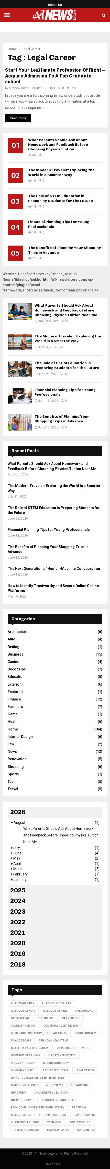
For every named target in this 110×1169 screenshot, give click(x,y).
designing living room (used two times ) (39, 1033)
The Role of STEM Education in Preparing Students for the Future (60, 198)
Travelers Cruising (25, 1129)
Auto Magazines (22, 1003)
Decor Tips (17, 669)
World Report (87, 1129)
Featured (15, 692)
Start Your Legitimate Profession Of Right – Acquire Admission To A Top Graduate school (55, 75)
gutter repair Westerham (29, 1048)
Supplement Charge (25, 1122)
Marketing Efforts (25, 1085)
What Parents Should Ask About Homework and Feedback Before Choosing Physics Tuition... (58, 144)
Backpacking (20, 1018)
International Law (55, 1062)
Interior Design (20, 737)
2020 (18, 943)
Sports (13, 774)
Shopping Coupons (52, 1115)
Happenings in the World (73, 1048)
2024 (18, 900)
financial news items (54, 1040)
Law (11, 744)
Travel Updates (58, 1129)
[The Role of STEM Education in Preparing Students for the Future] (20, 369)
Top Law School (80, 1122)
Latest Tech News (55, 1070)
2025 (18, 890)
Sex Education (21, 1115)
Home (13, 729)
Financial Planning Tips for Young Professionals (49, 530)
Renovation (17, 759)
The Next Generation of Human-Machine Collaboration (54, 569)
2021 (18, 932)
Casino (13, 662)
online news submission (52, 1092)
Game (13, 714)
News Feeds (19, 1092)
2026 (18, 812)
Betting (13, 647)
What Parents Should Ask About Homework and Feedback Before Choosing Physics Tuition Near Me (66, 310)
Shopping (16, 767)
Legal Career (85, 1070)
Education (16, 677)
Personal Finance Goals (59, 1100)
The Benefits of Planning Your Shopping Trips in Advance (62, 418)
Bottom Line (45, 1018)
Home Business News (25, 1055)
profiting (79, 1107)
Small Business (85, 1115)
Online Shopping (22, 1100)
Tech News (54, 1122)
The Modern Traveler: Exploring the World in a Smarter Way (61, 172)
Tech (12, 782)
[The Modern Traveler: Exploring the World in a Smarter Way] (20, 342)
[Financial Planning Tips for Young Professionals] (20, 396)
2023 (18, 911)
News (12, 751)
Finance (14, 699)
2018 (18, 964)
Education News (86, 1033)
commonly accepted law (60, 1025)
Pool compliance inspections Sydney (37, 1107)
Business (15, 654)
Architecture (18, 632)
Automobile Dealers (56, 1003)
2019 (18, 953)
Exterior (14, 684)
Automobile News (55, 1010)
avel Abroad (84, 1010)
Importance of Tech (62, 1055)
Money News (54, 1085)
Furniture (15, 707)
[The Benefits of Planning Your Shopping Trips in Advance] (20, 422)
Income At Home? (23, 1062)
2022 (18, 922)
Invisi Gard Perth (23, 1070)
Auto (11, 639)
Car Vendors (71, 1018)
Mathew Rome (19, 88)
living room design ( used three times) (38, 1077)
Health (13, 721)
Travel (13, 789)
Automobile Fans (23, 1010)
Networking (79, 1085)
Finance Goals (21, 1040)
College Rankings (23, 1025)
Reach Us (55, 5)
